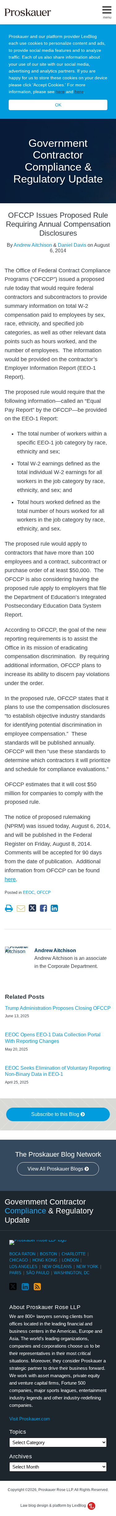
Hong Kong (44, 1260)
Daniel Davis (72, 245)
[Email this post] (21, 908)
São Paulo (37, 1272)
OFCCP (44, 892)
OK (58, 104)
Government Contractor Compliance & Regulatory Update (58, 161)
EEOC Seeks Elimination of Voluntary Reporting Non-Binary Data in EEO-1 (57, 1071)
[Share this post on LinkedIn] (54, 908)
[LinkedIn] (25, 1287)
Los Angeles (23, 1266)
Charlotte (74, 1254)
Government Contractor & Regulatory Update (49, 1210)
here (60, 91)
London (70, 1260)
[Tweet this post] (32, 908)
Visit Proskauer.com (29, 1418)
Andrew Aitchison (33, 245)
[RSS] (37, 1287)
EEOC (28, 892)
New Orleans (57, 1266)
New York (87, 1266)
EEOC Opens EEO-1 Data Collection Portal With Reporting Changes (53, 1038)
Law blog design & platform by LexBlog (53, 1505)
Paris (15, 1272)
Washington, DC (71, 1272)
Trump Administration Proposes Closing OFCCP (58, 1008)
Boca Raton (22, 1254)
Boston (48, 1254)
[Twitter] (13, 1286)
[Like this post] (43, 908)
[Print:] (9, 908)
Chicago (18, 1260)
